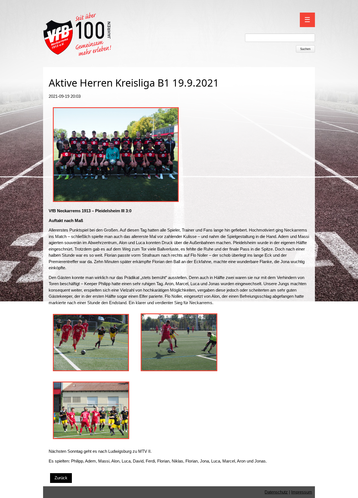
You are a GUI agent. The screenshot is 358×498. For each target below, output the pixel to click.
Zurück (61, 477)
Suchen (305, 49)
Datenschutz (276, 492)
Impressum (301, 492)
